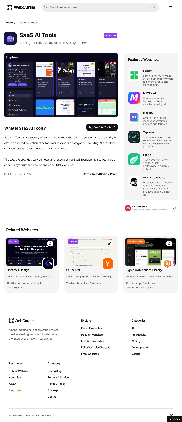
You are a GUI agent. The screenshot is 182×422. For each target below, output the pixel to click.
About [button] (12, 384)
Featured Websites (92, 341)
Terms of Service (58, 377)
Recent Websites (91, 328)
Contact (52, 396)
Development (139, 347)
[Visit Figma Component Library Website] (169, 243)
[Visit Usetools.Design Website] (50, 243)
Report (114, 174)
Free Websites (90, 354)
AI (132, 328)
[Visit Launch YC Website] (109, 243)
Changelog (54, 371)
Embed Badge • (100, 174)
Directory (9, 22)
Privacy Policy (57, 384)
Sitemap (53, 390)
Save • (87, 174)
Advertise (15, 377)
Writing (135, 341)
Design (135, 354)
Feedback (174, 419)
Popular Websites (92, 334)
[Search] (45, 7)
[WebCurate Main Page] (21, 7)
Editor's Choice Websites (96, 347)
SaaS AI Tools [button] (29, 22)
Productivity (138, 334)
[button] (154, 7)
